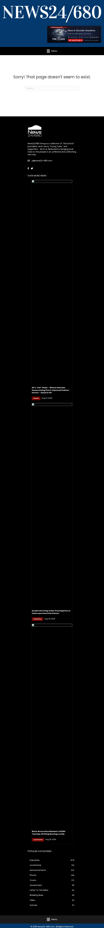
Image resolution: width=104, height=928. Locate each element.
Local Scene (38, 840)
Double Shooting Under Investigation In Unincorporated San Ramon (51, 611)
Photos (36, 398)
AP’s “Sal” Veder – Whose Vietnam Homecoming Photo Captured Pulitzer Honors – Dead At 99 (50, 390)
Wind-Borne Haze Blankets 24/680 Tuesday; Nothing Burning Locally (48, 832)
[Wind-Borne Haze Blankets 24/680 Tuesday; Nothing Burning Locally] (52, 725)
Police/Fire (37, 619)
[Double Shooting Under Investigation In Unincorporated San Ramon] (52, 505)
